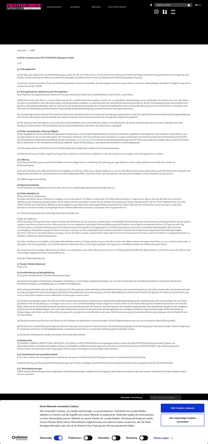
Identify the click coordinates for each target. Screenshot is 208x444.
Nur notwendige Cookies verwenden (182, 420)
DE (198, 5)
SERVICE (96, 6)
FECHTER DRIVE (117, 6)
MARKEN (75, 6)
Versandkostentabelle (86, 140)
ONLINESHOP (54, 6)
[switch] (88, 437)
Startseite (21, 50)
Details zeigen (161, 438)
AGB (19, 63)
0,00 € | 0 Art (163, 5)
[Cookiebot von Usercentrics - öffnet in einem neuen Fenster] (19, 438)
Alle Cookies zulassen (182, 408)
